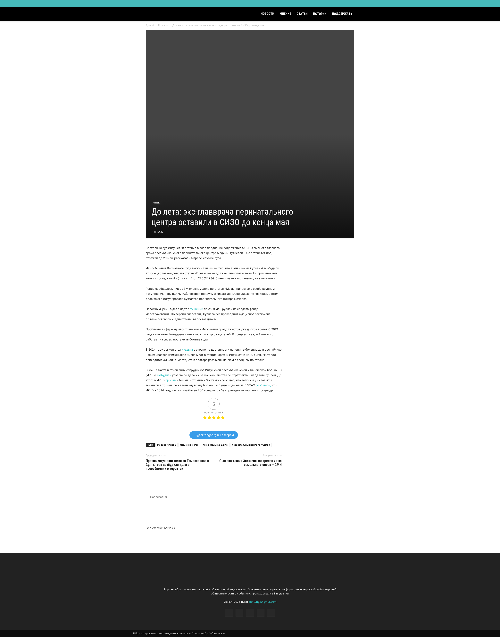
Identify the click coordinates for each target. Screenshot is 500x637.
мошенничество (189, 444)
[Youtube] (364, 3)
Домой (150, 25)
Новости (267, 14)
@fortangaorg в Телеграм (215, 435)
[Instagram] (345, 3)
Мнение (285, 14)
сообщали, (263, 385)
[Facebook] (338, 3)
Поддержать (342, 14)
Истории (320, 14)
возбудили (163, 375)
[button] (362, 14)
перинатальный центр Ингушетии (251, 444)
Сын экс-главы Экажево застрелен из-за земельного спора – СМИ (250, 463)
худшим (187, 349)
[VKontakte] (358, 3)
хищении (196, 309)
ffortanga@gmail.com (263, 601)
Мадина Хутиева (166, 444)
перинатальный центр (215, 444)
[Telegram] (351, 3)
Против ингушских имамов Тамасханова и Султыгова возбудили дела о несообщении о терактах (177, 465)
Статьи (302, 14)
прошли (171, 380)
